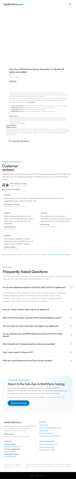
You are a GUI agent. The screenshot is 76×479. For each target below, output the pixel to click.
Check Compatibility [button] (10, 451)
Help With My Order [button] (10, 456)
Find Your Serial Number (46, 447)
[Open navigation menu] (70, 4)
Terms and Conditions (46, 433)
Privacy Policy (43, 425)
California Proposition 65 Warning (49, 436)
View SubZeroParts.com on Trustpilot (58, 254)
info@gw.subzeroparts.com (12, 446)
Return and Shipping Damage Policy (50, 427)
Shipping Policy (44, 430)
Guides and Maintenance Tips (48, 444)
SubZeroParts (13, 4)
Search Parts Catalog (18, 403)
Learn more (31, 102)
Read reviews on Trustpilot (11, 189)
